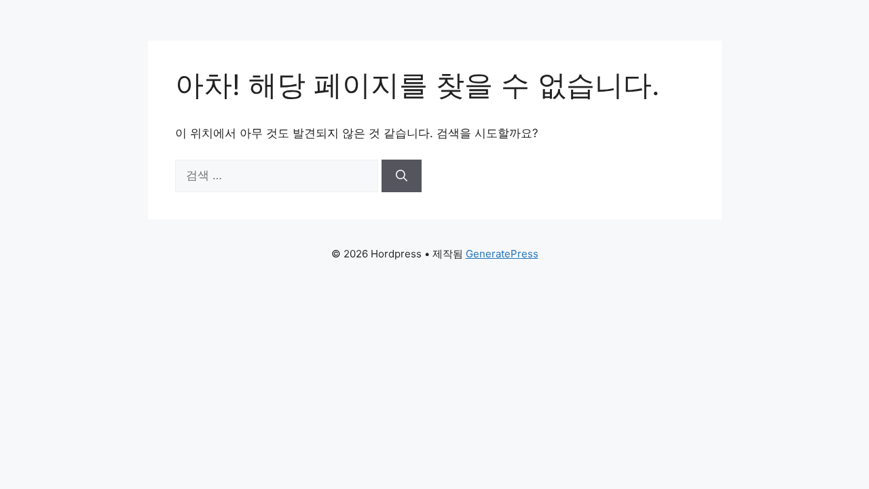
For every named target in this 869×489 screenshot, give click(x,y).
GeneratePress (502, 253)
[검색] (402, 176)
